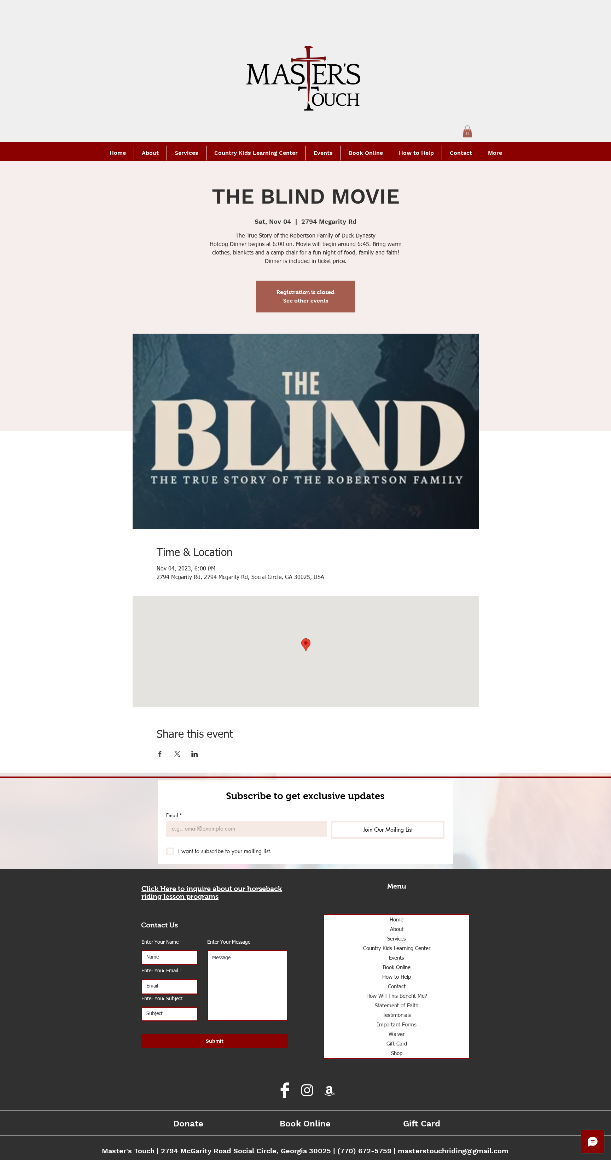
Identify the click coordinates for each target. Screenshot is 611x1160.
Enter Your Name (160, 942)
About (396, 929)
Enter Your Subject (161, 998)
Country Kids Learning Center (396, 948)
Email (174, 815)
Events (396, 958)
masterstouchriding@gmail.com (453, 1151)
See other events (305, 301)
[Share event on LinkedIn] (194, 754)
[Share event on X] (177, 754)
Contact (397, 986)
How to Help (396, 977)
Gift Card (396, 1044)
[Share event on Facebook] (160, 754)
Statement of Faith (396, 1005)
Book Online (397, 967)
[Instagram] (307, 1090)
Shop (396, 1053)
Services (396, 939)
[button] (467, 131)
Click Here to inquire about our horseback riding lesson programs (211, 892)
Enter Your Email (159, 970)
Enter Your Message (228, 942)
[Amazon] (329, 1090)
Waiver (397, 1034)
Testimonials (397, 1015)
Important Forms (397, 1024)
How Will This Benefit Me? (396, 996)
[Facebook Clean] (285, 1090)
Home (396, 919)
